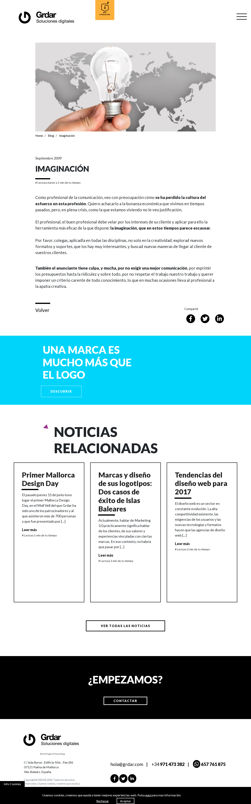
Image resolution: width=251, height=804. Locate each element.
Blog (51, 135)
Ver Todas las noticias (125, 626)
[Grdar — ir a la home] (46, 17)
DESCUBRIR (61, 391)
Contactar (125, 701)
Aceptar (125, 801)
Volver (42, 310)
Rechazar (102, 801)
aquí (148, 795)
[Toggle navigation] (242, 16)
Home (39, 135)
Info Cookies (12, 784)
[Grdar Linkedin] (132, 778)
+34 (168, 764)
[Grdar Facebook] (114, 778)
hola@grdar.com (126, 764)
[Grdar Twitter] (123, 778)
